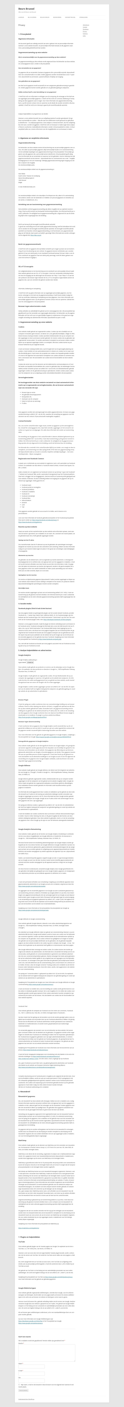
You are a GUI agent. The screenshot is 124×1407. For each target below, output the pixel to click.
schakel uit (30, 662)
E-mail (20, 1370)
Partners (85, 33)
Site (19, 1377)
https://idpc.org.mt (36, 235)
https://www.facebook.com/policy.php (50, 639)
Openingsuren (83, 17)
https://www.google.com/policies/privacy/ (41, 984)
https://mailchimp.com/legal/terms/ (28, 1228)
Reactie (21, 1343)
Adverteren (86, 25)
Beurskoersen (57, 17)
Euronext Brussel (70, 17)
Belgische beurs (44, 17)
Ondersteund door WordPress (26, 1399)
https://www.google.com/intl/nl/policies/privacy (59, 1277)
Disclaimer (86, 29)
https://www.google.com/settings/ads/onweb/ (31, 886)
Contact (85, 27)
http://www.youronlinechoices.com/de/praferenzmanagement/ (36, 1067)
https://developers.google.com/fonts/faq (30, 1321)
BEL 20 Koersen (32, 17)
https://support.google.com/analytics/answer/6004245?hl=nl (53, 737)
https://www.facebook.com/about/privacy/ (44, 520)
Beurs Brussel (26, 8)
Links (84, 36)
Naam (20, 1363)
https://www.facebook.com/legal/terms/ (30, 522)
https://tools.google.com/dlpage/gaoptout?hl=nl (32, 717)
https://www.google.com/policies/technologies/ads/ (33, 910)
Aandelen (21, 17)
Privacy (85, 31)
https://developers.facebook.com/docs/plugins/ (57, 619)
